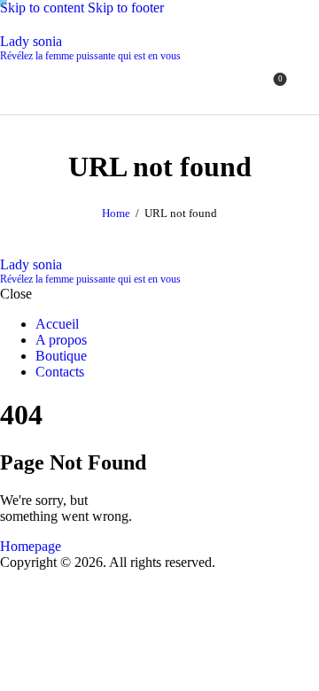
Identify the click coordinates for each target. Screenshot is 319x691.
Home (116, 213)
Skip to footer (126, 7)
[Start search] (308, 85)
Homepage (30, 546)
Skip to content (42, 7)
